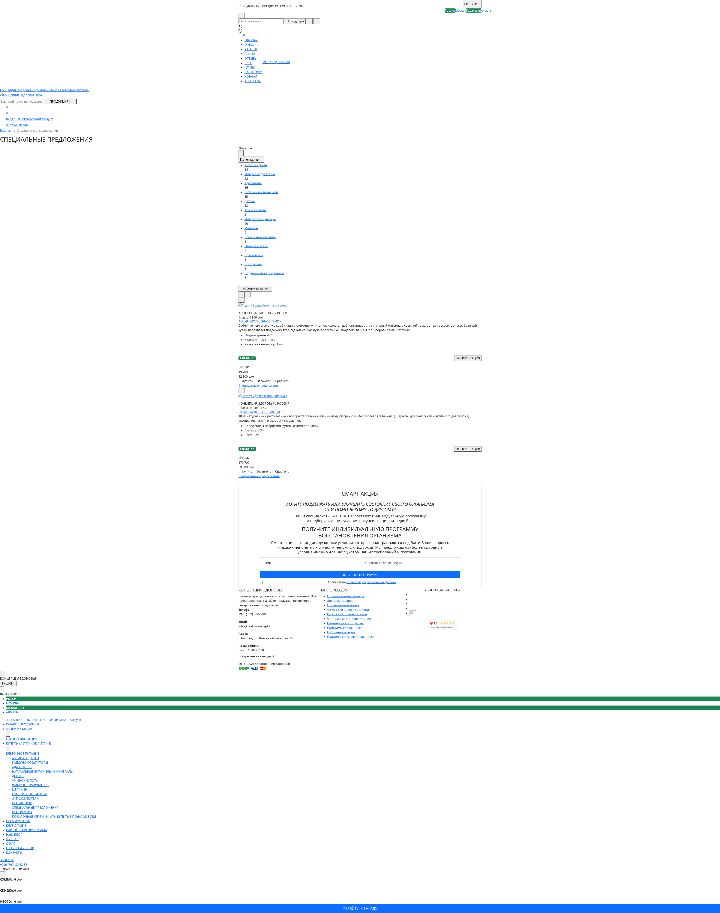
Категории (250, 159)
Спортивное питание (260, 237)
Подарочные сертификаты (264, 273)
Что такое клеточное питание (349, 619)
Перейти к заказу (360, 908)
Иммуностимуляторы (260, 219)
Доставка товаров (340, 601)
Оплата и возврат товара (345, 596)
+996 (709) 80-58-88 (260, 16)
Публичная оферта (341, 632)
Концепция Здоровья (18, 678)
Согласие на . (362, 582)
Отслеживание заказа (343, 605)
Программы (253, 264)
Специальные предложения (259, 385)
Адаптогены (253, 183)
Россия (12, 699)
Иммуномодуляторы (259, 174)
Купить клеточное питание (347, 614)
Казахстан (15, 708)
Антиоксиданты (255, 165)
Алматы (12, 712)
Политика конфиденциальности (350, 637)
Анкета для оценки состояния (348, 610)
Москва (12, 703)
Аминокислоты (255, 210)
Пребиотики (253, 255)
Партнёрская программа (345, 623)
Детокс (249, 201)
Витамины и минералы (261, 192)
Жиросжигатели (256, 246)
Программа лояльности (344, 628)
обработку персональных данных (371, 582)
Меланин (251, 228)
